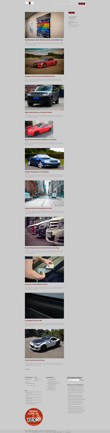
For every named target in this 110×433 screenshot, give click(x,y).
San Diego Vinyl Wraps (50, 387)
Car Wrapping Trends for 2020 (33, 320)
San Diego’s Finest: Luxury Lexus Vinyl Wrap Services (40, 76)
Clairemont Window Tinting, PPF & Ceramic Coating (76, 390)
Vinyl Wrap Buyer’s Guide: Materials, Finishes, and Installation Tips (44, 40)
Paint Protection (42, 430)
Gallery (63, 3)
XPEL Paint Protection (51, 385)
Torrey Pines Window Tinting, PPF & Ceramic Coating (76, 411)
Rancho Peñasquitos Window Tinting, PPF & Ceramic (76, 409)
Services (58, 3)
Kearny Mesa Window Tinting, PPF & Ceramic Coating (76, 399)
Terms (47, 431)
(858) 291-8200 (73, 1)
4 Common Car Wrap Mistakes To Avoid (36, 284)
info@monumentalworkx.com (73, 22)
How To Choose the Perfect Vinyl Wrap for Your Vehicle (40, 139)
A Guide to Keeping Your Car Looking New (37, 172)
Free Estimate (82, 3)
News (72, 3)
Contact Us (71, 12)
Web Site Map (59, 431)
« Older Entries (27, 369)
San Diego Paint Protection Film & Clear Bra (54, 382)
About (68, 3)
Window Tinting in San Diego (51, 378)
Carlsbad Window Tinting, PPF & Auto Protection (75, 386)
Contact (75, 3)
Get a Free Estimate (81, 1)
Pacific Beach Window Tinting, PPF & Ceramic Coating (76, 406)
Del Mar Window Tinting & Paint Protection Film (75, 394)
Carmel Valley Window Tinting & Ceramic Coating (76, 387)
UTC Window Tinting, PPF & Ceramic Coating (75, 412)
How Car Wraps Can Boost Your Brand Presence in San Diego (42, 248)
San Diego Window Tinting (29, 430)
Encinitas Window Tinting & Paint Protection (75, 396)
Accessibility (54, 431)
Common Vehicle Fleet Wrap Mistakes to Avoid (38, 208)
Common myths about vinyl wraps (35, 360)
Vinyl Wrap (36, 430)
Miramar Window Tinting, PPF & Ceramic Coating (76, 402)
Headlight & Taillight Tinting (51, 389)
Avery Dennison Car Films (52, 388)
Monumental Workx (35, 431)
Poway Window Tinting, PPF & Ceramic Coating (75, 408)
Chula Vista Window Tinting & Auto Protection (75, 389)
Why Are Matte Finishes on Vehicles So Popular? (38, 112)
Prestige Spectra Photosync (52, 381)
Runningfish (68, 431)
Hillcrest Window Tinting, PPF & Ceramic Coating (75, 397)
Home (55, 3)
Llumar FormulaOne (51, 379)
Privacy (50, 431)
